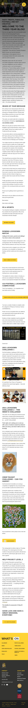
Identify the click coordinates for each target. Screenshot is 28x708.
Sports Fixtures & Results (19, 652)
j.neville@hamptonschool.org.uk (15, 440)
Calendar (4, 643)
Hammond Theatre (21, 678)
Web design (23, 702)
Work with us (20, 680)
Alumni (19, 676)
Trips (16, 655)
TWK (23, 704)
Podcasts (4, 651)
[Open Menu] (24, 4)
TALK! (3, 654)
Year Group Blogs (7, 648)
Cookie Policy (7, 704)
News (3, 645)
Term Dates (18, 645)
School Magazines (20, 648)
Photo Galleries (19, 643)
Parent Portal (20, 674)
